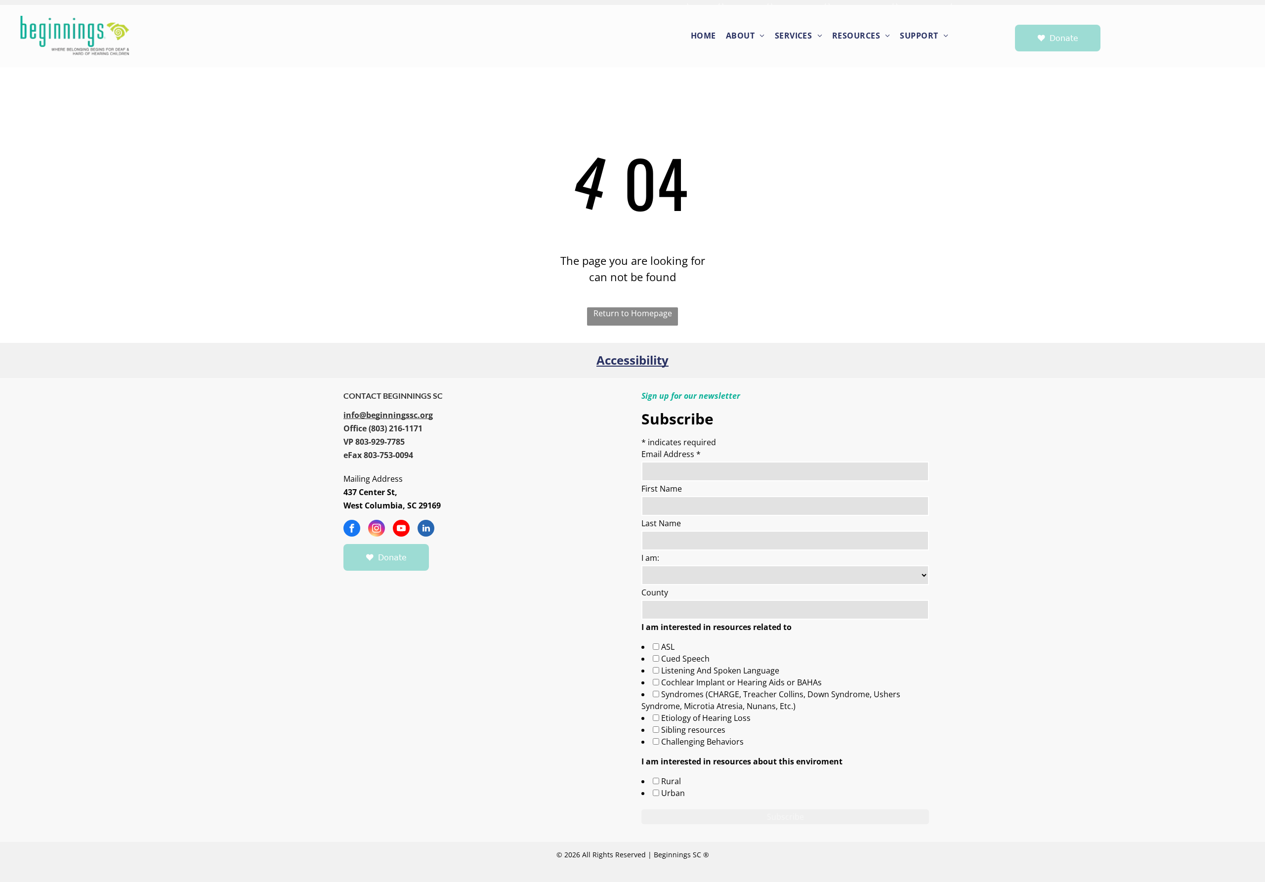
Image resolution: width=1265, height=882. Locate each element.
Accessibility (632, 360)
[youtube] (401, 529)
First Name (661, 488)
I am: (650, 557)
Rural (671, 781)
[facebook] (351, 529)
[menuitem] (703, 34)
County (654, 592)
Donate (1064, 38)
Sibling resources (693, 729)
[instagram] (376, 529)
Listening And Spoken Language (720, 670)
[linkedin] (426, 529)
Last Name (661, 523)
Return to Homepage (632, 313)
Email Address (671, 454)
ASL (668, 646)
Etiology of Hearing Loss (706, 718)
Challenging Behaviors (702, 741)
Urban (673, 793)
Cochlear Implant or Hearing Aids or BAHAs (741, 682)
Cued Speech (685, 658)
